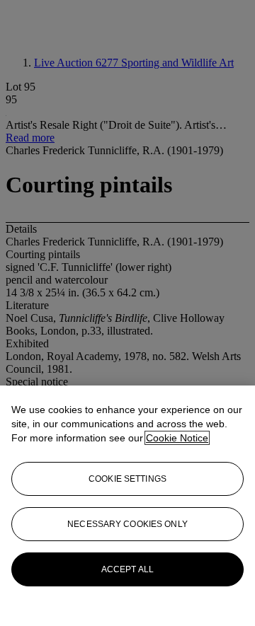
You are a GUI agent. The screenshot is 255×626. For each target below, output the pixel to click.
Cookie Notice (177, 438)
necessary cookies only (127, 524)
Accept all (127, 569)
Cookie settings (127, 479)
